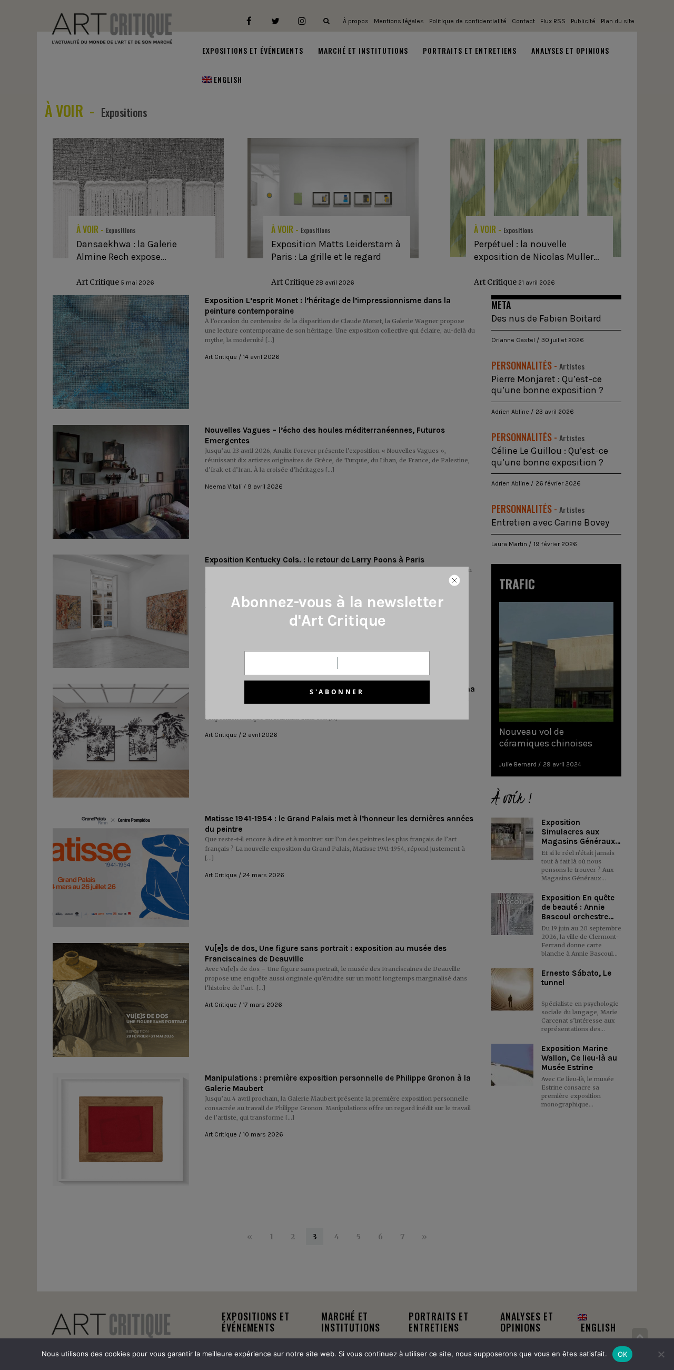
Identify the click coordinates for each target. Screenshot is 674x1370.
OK (623, 1354)
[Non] (661, 1354)
